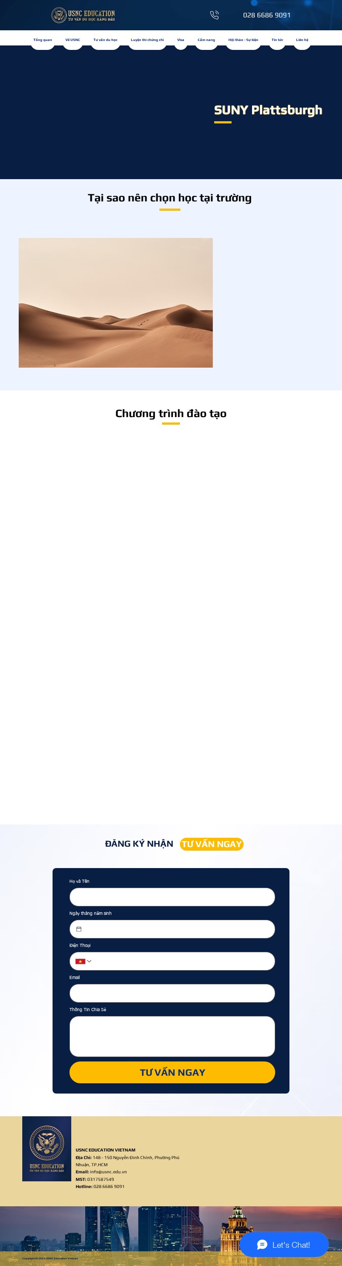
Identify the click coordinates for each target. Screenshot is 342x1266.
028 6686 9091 (109, 1186)
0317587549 (95, 1179)
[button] (147, 40)
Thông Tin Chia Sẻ (87, 1010)
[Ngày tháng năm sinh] (78, 929)
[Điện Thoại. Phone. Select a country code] (83, 961)
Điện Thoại (79, 945)
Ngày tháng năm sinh (90, 913)
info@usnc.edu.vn (108, 1171)
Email (74, 977)
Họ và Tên (79, 881)
